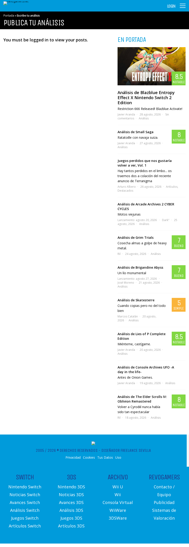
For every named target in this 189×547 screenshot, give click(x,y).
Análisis (144, 118)
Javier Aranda (126, 114)
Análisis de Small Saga (136, 132)
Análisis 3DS (71, 510)
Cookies (89, 457)
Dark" (165, 220)
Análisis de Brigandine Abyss (140, 267)
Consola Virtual (118, 502)
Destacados (125, 191)
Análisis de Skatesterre (136, 300)
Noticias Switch (24, 494)
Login (171, 6)
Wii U (117, 486)
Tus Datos (105, 457)
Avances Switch (25, 502)
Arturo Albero (127, 187)
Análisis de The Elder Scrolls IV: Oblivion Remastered (142, 398)
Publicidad (164, 502)
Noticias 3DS (71, 494)
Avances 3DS (71, 502)
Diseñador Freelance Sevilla (126, 450)
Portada (8, 15)
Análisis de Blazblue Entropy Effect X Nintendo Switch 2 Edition (146, 97)
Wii (118, 494)
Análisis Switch (24, 510)
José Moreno (126, 283)
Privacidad (73, 457)
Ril (119, 254)
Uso (118, 457)
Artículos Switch (25, 526)
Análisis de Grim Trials (136, 237)
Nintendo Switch (24, 486)
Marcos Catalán (128, 316)
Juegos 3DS (71, 518)
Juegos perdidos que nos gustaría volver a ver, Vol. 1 (145, 162)
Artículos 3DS (71, 526)
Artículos (171, 187)
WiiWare (117, 510)
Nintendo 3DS (71, 486)
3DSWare (118, 518)
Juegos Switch (24, 518)
